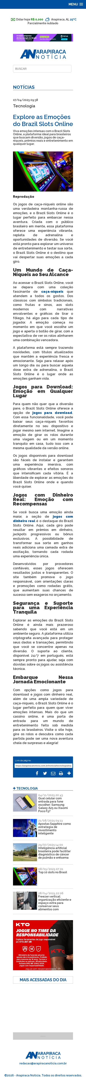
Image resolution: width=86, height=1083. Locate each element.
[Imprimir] (61, 773)
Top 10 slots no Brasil (52, 872)
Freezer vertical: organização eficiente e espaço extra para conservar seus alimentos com (54, 903)
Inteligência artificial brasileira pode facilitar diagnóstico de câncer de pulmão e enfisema (54, 852)
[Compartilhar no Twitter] (45, 773)
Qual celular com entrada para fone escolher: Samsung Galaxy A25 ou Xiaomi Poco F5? (53, 805)
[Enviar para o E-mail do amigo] (53, 773)
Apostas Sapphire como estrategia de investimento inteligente (54, 828)
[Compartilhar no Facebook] (37, 773)
